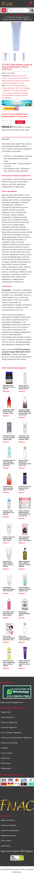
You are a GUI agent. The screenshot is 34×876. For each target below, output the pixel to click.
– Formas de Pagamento (8, 722)
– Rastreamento (5, 768)
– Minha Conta (5, 758)
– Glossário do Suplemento (9, 830)
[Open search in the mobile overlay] (18, 10)
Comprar (20, 122)
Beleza (12, 75)
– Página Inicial (5, 712)
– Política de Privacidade (9, 743)
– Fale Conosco (5, 763)
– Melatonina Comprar (8, 835)
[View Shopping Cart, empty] (30, 4)
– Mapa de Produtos (7, 820)
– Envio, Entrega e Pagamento (11, 732)
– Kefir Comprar (5, 841)
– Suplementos (5, 846)
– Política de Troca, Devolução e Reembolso (16, 738)
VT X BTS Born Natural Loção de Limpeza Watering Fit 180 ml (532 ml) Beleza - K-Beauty (16, 88)
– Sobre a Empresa (7, 717)
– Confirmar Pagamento (8, 727)
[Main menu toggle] (4, 10)
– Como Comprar (6, 753)
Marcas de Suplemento (14, 80)
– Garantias (4, 748)
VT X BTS (21, 83)
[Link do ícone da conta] (32, 10)
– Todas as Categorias (8, 825)
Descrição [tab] (5, 139)
